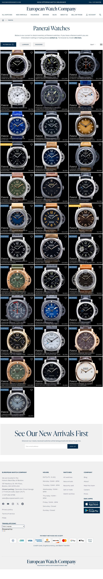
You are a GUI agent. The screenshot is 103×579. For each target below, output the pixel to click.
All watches (67, 477)
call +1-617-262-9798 (95, 2)
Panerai (10, 20)
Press (86, 494)
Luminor (25, 44)
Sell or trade (68, 490)
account (92, 14)
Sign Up (73, 446)
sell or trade (76, 14)
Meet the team (89, 485)
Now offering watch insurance (51, 2)
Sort (92, 44)
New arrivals (68, 481)
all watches (7, 14)
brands (46, 14)
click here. (78, 38)
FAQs (4, 518)
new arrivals (21, 14)
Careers (87, 490)
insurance (35, 14)
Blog (85, 477)
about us (64, 14)
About (86, 481)
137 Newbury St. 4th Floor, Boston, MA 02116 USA (12, 485)
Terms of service (8, 514)
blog (55, 14)
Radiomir (38, 44)
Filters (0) (7, 44)
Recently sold (68, 485)
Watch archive (69, 494)
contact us (53, 38)
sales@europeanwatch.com (11, 2)
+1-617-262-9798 (8, 495)
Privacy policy (7, 509)
